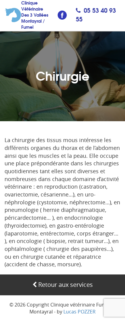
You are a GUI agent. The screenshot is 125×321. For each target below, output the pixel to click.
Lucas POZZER (79, 311)
